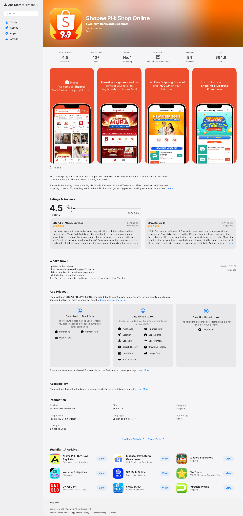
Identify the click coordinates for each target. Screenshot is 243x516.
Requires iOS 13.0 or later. (63, 418)
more (170, 188)
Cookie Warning (99, 513)
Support (112, 513)
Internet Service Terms (59, 513)
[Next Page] (239, 115)
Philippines (54, 503)
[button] (21, 22)
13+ (178, 418)
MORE (135, 243)
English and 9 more (123, 418)
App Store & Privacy (80, 513)
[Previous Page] (46, 115)
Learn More (143, 370)
